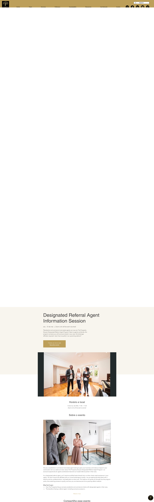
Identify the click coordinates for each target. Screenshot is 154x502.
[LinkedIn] (137, 7)
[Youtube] (142, 7)
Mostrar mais (77, 493)
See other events (54, 345)
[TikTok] (147, 7)
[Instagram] (127, 7)
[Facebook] (132, 7)
